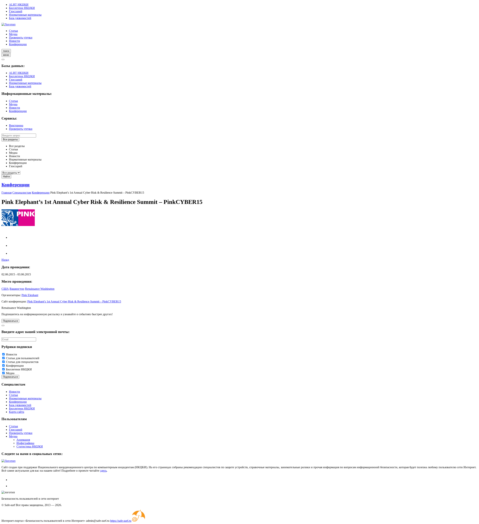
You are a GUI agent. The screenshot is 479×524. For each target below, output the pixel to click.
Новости (14, 40)
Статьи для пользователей (22, 358)
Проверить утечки (20, 37)
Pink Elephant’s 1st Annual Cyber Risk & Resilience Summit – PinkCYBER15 (74, 301)
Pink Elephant (30, 295)
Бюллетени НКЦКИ (22, 8)
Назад (5, 259)
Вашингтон (17, 288)
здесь (103, 470)
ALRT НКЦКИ (18, 4)
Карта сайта (16, 411)
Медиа (13, 34)
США (5, 288)
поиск (6, 51)
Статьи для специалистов (22, 361)
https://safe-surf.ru (120, 520)
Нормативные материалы (25, 14)
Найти (6, 176)
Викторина (16, 125)
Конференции (18, 44)
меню (6, 55)
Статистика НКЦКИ (29, 446)
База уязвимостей (20, 18)
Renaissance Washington (39, 288)
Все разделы (10, 139)
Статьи (13, 30)
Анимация (23, 439)
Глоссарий (15, 11)
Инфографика (25, 443)
